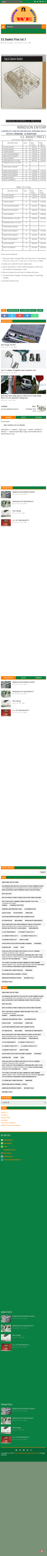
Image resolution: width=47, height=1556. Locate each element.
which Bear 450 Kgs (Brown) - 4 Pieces (14, 974)
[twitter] (38, 1)
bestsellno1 (7, 1143)
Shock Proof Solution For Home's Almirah (16, 943)
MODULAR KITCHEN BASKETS (23, 501)
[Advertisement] (24, 19)
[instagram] (45, 1)
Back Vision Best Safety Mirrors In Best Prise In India (21, 890)
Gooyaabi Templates (35, 1459)
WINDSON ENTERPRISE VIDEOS (23, 492)
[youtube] (40, 1)
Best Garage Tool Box (8, 345)
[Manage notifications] (42, 1551)
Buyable (4, 905)
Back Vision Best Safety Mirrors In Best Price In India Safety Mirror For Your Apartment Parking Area (21, 397)
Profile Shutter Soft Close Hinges (14, 928)
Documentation (13, 310)
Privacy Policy (5, 1117)
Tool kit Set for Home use (11, 959)
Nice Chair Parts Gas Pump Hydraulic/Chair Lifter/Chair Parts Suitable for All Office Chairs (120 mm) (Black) (21, 925)
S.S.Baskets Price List (9, 939)
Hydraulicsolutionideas (12, 1160)
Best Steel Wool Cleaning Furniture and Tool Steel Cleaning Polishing (20, 902)
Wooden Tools (7, 981)
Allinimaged (7, 1156)
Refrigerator (33, 928)
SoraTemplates (13, 1459)
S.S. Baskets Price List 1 (10, 936)
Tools (25, 959)
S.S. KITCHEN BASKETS (20, 520)
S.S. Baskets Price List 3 (28, 310)
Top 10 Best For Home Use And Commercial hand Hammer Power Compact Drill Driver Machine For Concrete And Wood (23, 963)
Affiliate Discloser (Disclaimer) (11, 1125)
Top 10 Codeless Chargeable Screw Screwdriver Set (19, 966)
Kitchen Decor (7, 920)
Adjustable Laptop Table (10, 882)
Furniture (28, 913)
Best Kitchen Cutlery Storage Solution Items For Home (21, 897)
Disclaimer (4, 1120)
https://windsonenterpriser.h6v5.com (26, 1453)
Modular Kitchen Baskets (34, 920)
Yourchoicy (7, 1153)
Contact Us (4, 1115)
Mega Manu (18, 920)
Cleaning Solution (16, 905)
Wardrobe (28, 970)
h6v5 (5, 1146)
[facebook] (35, 1)
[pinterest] (43, 1)
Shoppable (37, 943)
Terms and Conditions (8, 1123)
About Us (4, 1112)
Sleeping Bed (6, 947)
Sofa (22, 947)
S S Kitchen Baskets (9, 932)
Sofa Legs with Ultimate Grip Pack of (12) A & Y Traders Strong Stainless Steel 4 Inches (21, 951)
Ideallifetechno (9, 1150)
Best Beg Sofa (6, 893)
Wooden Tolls (29, 978)
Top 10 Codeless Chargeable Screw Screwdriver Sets (18, 370)
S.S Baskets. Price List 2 (26, 932)
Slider (40, 310)
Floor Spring (16, 511)
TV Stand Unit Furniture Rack (12, 970)
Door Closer (6, 913)
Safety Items (24, 939)
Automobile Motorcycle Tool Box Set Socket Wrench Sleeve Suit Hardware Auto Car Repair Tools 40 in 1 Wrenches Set (22, 886)
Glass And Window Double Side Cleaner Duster (18, 916)
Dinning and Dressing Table (12, 909)
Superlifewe (8, 1140)
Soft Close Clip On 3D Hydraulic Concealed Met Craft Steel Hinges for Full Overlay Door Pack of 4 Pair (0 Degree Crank (22, 955)
